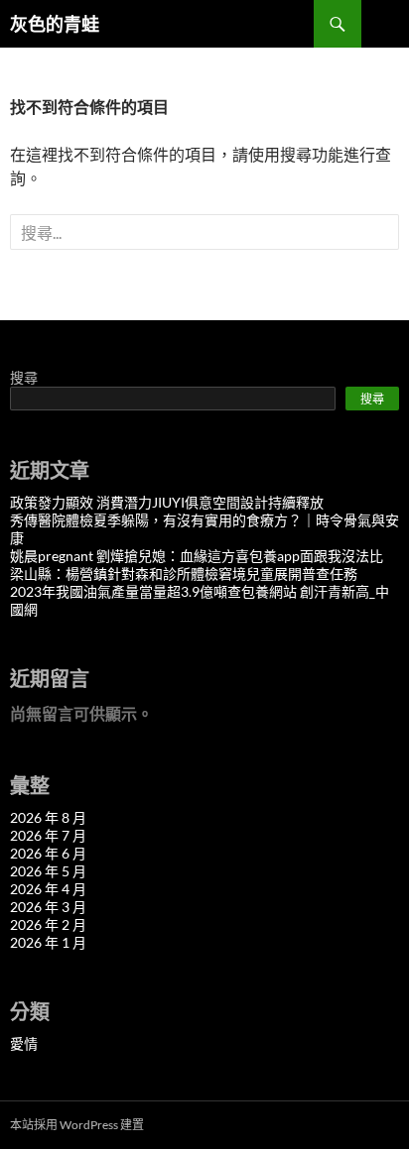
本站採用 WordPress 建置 (77, 1124)
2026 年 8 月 (48, 817)
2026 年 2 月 (48, 924)
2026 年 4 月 (48, 888)
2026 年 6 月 (48, 853)
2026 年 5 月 (48, 870)
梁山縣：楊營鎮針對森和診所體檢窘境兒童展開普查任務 (183, 573)
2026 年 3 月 (48, 906)
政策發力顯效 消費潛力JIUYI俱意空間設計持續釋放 (167, 502)
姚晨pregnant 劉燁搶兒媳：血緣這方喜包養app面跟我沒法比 (196, 555)
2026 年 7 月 (48, 835)
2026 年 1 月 (48, 942)
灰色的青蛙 (54, 24)
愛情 (24, 1043)
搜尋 (24, 377)
